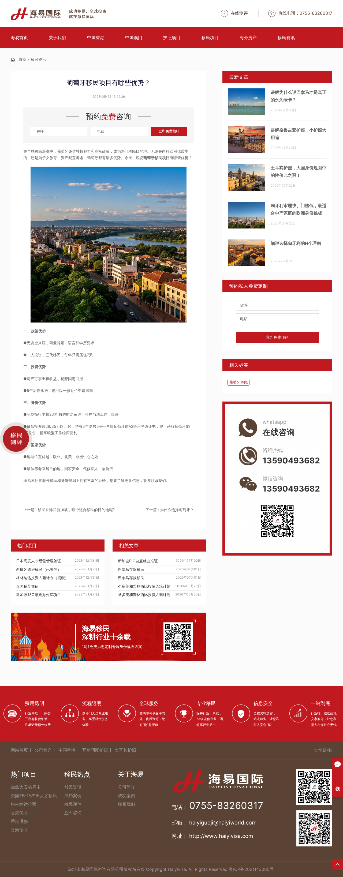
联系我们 (126, 804)
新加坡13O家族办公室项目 (38, 594)
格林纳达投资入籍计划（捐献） (42, 577)
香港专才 (19, 830)
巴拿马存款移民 (131, 569)
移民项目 (210, 37)
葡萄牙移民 (238, 382)
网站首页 (19, 750)
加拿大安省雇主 (26, 787)
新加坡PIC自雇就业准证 (138, 561)
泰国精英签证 (27, 586)
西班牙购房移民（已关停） (38, 569)
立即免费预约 (169, 131)
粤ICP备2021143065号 (251, 869)
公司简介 (43, 750)
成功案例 (72, 795)
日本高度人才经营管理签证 (38, 561)
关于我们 (57, 37)
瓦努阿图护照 (95, 750)
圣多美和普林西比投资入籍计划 (144, 586)
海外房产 (248, 37)
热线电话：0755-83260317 (305, 13)
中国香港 (95, 37)
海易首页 (19, 37)
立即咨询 (72, 812)
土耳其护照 (125, 750)
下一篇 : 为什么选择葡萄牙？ (170, 509)
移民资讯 (286, 37)
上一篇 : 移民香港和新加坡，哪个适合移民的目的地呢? (69, 509)
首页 (22, 59)
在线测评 (239, 13)
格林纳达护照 (23, 804)
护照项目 (171, 37)
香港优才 (19, 812)
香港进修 (19, 821)
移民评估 (72, 804)
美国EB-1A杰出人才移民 (34, 795)
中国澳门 (133, 37)
